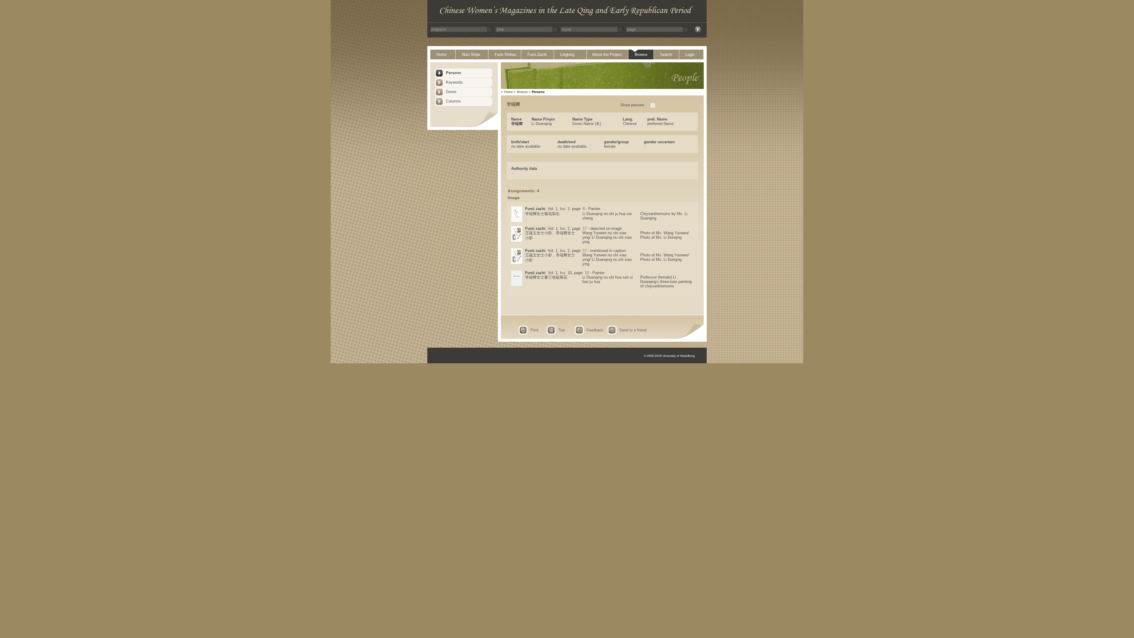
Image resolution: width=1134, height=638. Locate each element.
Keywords (454, 82)
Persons (453, 73)
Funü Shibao (505, 54)
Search (666, 54)
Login (690, 54)
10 (587, 273)
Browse (641, 54)
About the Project (607, 54)
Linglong (567, 54)
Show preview (632, 105)
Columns (453, 101)
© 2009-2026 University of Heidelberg (669, 355)
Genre (451, 91)
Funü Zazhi (537, 54)
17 (585, 228)
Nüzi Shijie (471, 54)
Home (441, 54)
